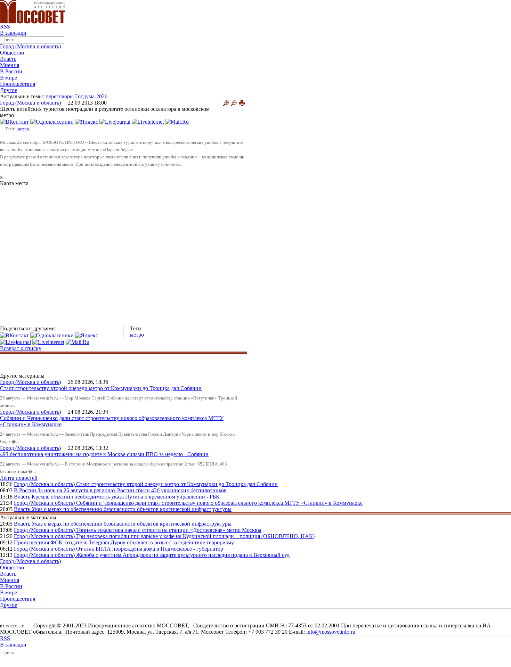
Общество (12, 53)
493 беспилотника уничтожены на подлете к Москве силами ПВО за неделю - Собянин (104, 454)
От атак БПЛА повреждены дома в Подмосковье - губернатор (149, 549)
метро (23, 128)
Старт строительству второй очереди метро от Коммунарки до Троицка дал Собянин (101, 388)
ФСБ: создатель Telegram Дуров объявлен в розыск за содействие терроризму (142, 542)
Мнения (9, 65)
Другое (8, 90)
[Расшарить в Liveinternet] (148, 121)
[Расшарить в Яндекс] (86, 121)
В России (11, 71)
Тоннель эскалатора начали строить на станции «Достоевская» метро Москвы (168, 530)
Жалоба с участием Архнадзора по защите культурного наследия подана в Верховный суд (183, 555)
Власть (8, 59)
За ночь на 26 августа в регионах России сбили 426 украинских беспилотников (132, 490)
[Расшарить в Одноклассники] (52, 121)
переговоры (60, 96)
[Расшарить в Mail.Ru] (177, 121)
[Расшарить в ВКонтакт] (14, 121)
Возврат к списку (20, 348)
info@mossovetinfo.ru (330, 632)
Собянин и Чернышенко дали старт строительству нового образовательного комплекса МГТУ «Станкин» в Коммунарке (219, 503)
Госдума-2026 (91, 96)
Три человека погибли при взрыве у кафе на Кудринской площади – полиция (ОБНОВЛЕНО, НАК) (195, 536)
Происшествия (17, 84)
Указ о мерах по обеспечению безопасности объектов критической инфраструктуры (132, 509)
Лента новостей (19, 478)
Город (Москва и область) (30, 46)
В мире (8, 78)
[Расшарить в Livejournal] (114, 121)
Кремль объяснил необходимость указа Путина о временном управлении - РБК (126, 497)
